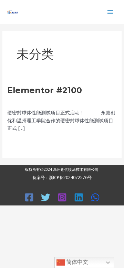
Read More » (21, 142)
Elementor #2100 (44, 90)
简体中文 (76, 262)
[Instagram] (62, 197)
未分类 (38, 101)
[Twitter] (45, 197)
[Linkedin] (78, 197)
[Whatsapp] (95, 197)
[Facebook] (29, 197)
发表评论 (17, 101)
